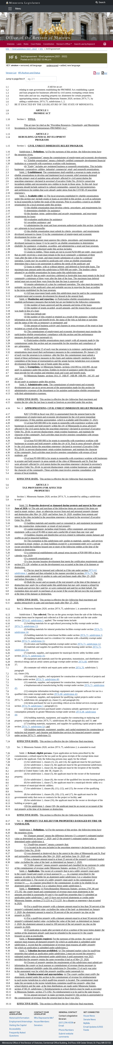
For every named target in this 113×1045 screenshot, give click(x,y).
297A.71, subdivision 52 (33, 726)
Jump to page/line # (15, 79)
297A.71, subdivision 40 (47, 679)
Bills (7, 49)
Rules (26, 44)
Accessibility (15, 1029)
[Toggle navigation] (10, 9)
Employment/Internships (20, 1021)
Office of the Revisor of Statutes (38, 37)
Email (61, 1026)
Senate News (89, 1019)
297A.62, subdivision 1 (32, 620)
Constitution (48, 44)
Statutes (10, 44)
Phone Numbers (66, 1030)
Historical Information (19, 1018)
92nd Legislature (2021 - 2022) (24, 49)
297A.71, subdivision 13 (26, 626)
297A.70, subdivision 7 (32, 706)
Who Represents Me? (44, 1018)
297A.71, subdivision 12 (88, 644)
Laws (19, 44)
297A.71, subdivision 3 (91, 635)
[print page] (104, 44)
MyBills (86, 1023)
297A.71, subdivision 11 (33, 641)
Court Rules (36, 44)
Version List (11, 73)
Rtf (105, 73)
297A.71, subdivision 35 (33, 656)
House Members (41, 1021)
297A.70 (80, 667)
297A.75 (88, 573)
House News (89, 1016)
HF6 (41, 49)
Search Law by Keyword (84, 44)
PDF (98, 73)
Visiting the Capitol (17, 1025)
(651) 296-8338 (66, 1022)
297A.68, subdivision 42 (65, 694)
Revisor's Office (63, 44)
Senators (38, 1025)
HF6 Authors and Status (29, 73)
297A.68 (82, 661)
